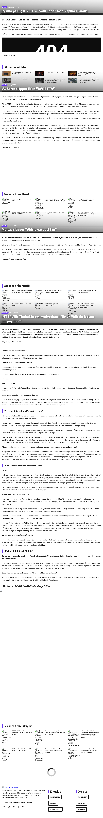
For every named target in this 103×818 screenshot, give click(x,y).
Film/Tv (5, 313)
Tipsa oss (81, 803)
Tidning (53, 803)
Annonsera (82, 797)
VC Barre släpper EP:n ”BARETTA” (28, 89)
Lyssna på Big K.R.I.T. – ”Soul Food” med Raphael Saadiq (45, 11)
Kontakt (81, 809)
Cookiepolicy (55, 809)
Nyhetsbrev (55, 797)
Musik (4, 7)
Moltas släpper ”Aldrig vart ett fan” (29, 229)
